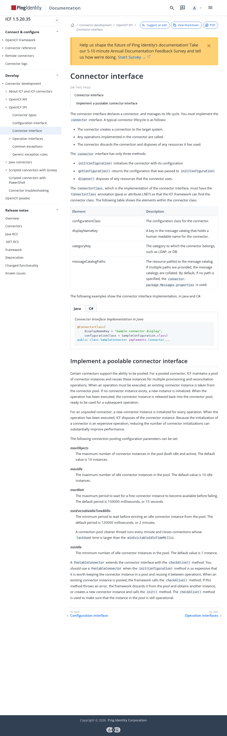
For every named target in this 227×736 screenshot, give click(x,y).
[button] (196, 8)
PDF (212, 25)
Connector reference (20, 48)
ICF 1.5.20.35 (18, 19)
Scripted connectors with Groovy (33, 170)
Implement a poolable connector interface (106, 103)
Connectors (13, 226)
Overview (12, 218)
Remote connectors (19, 56)
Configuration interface (29, 123)
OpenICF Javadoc (17, 198)
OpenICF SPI (18, 107)
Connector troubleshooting (29, 190)
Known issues (15, 273)
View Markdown (188, 25)
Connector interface (27, 131)
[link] (26, 8)
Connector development (23, 83)
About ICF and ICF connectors (30, 91)
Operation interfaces (27, 139)
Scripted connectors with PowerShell (27, 180)
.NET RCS (12, 242)
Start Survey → (132, 57)
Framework (13, 250)
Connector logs (16, 64)
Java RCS (11, 234)
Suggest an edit (157, 25)
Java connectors (20, 162)
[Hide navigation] (57, 20)
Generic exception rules (30, 154)
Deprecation (14, 257)
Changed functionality (21, 265)
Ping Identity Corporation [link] (127, 720)
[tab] (77, 308)
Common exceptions (27, 146)
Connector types (24, 115)
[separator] (61, 365)
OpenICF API (18, 99)
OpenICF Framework (20, 40)
